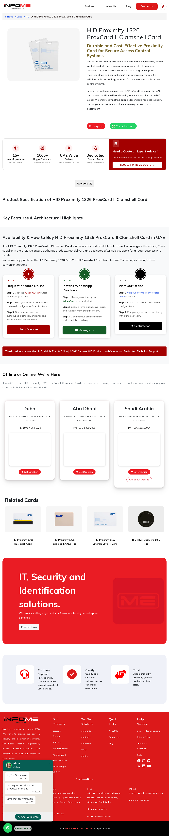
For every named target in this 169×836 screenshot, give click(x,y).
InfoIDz (84, 756)
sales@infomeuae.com (148, 731)
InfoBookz (86, 737)
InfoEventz (86, 731)
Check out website (139, 479)
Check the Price (125, 126)
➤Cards (18, 17)
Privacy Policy (143, 737)
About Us (111, 6)
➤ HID (27, 17)
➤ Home (9, 17)
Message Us (86, 330)
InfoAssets (86, 743)
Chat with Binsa (30, 816)
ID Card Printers (60, 748)
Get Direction (142, 326)
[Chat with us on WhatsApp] (7, 828)
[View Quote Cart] (163, 6)
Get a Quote (26, 329)
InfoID (83, 749)
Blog (128, 6)
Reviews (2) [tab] (84, 183)
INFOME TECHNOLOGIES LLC (79, 828)
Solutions (57, 742)
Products (89, 6)
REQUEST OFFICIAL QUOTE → (137, 165)
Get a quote (96, 126)
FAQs (139, 755)
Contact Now (29, 627)
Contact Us (147, 6)
